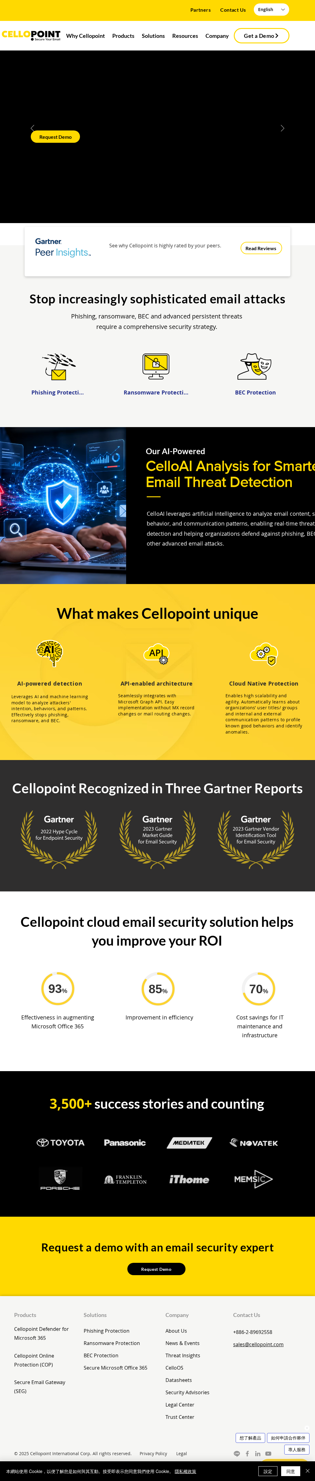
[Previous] (32, 128)
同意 (290, 1471)
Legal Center (179, 1404)
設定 (268, 1471)
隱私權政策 (185, 1471)
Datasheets (178, 1380)
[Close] (307, 1471)
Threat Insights (182, 1355)
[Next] (282, 128)
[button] (123, 36)
